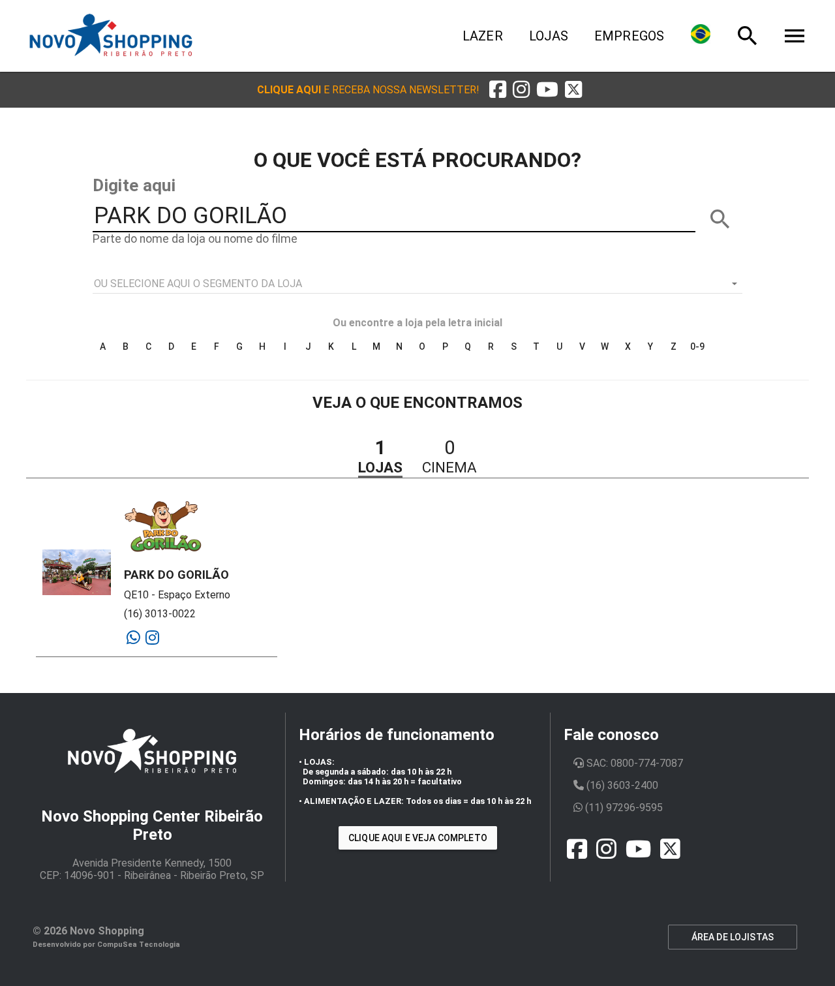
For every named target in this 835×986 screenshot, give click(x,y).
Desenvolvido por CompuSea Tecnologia (106, 944)
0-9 (697, 346)
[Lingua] (700, 35)
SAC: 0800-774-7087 (633, 763)
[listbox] (417, 284)
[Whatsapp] (133, 638)
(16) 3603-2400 (621, 785)
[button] (368, 90)
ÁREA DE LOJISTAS (732, 937)
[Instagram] (152, 638)
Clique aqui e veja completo (417, 838)
